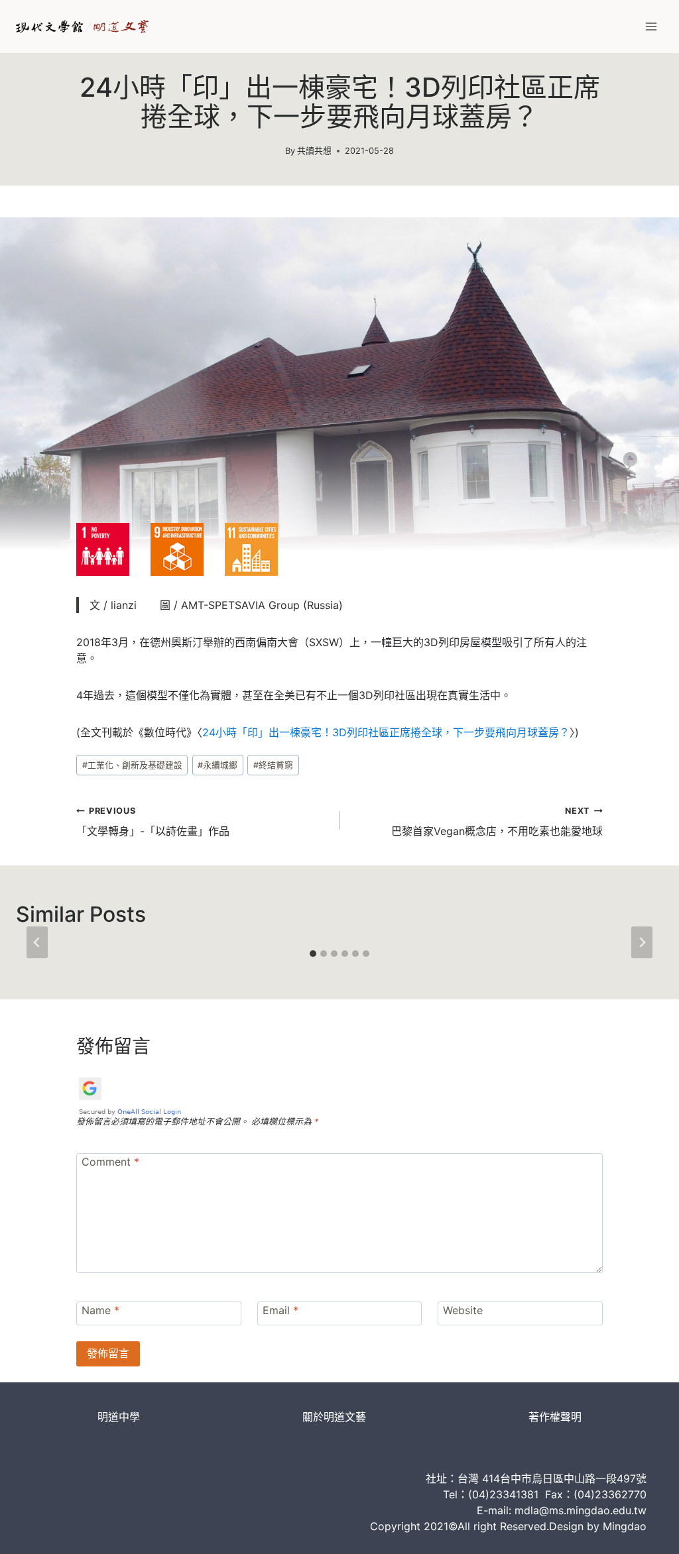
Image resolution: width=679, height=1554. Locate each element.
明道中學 (118, 1416)
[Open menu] (651, 26)
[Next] (641, 942)
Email (280, 1310)
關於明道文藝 (334, 1416)
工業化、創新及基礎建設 (132, 765)
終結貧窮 (273, 765)
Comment (110, 1161)
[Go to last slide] (37, 942)
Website (463, 1310)
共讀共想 (314, 151)
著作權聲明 (555, 1416)
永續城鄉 (217, 765)
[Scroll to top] (646, 1531)
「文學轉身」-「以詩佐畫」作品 (152, 822)
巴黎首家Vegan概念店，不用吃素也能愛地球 (497, 822)
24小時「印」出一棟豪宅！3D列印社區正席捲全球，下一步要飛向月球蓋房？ (386, 732)
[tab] (313, 953)
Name (100, 1310)
